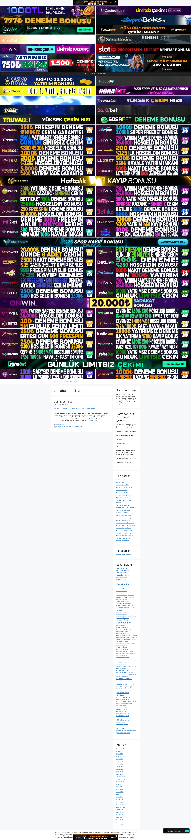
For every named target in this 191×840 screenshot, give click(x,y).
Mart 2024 (119, 789)
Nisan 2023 (119, 817)
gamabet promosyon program (122, 682)
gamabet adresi (122, 580)
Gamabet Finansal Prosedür (124, 535)
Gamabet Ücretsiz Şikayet (124, 533)
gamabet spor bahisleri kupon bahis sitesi (124, 690)
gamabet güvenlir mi (132, 637)
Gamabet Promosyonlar (61, 424)
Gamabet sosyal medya (124, 687)
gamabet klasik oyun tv (120, 653)
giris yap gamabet (120, 722)
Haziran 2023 (120, 812)
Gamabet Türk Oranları (123, 538)
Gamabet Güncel (122, 627)
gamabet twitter (132, 701)
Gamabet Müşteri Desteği (124, 528)
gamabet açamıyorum (120, 581)
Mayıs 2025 (119, 759)
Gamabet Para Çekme (124, 672)
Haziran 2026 (120, 749)
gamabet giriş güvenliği (120, 625)
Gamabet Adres (59, 426)
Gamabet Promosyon (124, 679)
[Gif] (95, 181)
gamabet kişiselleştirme (130, 651)
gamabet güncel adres (123, 629)
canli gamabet (121, 573)
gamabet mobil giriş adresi (121, 655)
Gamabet (119, 502)
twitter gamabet (131, 730)
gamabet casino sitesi (125, 608)
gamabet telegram (122, 693)
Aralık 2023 (119, 797)
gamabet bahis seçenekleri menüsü (123, 586)
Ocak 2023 (119, 825)
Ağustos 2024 (120, 776)
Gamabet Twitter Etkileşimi (124, 518)
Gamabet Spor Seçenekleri (124, 487)
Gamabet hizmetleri (131, 639)
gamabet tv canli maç (123, 697)
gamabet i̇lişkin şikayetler (121, 643)
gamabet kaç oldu (122, 649)
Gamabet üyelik (122, 716)
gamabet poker (132, 674)
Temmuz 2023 (120, 809)
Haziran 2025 (120, 756)
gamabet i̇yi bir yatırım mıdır (121, 645)
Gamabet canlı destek (123, 603)
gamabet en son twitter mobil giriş (122, 612)
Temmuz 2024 (120, 779)
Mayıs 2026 (119, 751)
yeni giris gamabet (123, 733)
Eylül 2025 (119, 754)
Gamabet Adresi (121, 480)
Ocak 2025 (119, 764)
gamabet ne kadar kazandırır (121, 666)
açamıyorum (130, 568)
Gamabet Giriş (120, 482)
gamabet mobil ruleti (69, 426)
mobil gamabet (121, 730)
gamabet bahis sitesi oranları (121, 591)
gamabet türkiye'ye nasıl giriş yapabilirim (124, 703)
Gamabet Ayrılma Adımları (124, 530)
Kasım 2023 (120, 799)
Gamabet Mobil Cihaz (122, 505)
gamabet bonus (121, 595)
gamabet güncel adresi (122, 631)
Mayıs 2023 (119, 814)
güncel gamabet (121, 726)
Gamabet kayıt (121, 647)
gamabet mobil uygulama (122, 657)
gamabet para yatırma (122, 670)
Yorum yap (58, 428)
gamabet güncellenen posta (121, 633)
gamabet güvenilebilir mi (122, 635)
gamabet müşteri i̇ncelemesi (121, 660)
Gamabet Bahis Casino (123, 510)
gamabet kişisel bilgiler (120, 651)
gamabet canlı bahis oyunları (121, 599)
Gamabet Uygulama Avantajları (125, 525)
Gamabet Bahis (124, 584)
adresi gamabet (121, 569)
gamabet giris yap (122, 620)
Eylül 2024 (119, 774)
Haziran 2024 (120, 782)
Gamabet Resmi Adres (123, 520)
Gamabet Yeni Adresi (121, 711)
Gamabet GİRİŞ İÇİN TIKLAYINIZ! (95, 74)
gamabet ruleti (78, 426)
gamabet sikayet (121, 685)
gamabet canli (131, 595)
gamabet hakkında (121, 639)
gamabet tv (120, 695)
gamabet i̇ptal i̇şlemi (131, 643)
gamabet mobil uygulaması (121, 659)
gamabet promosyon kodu (123, 680)
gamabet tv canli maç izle (122, 699)
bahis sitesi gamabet (122, 570)
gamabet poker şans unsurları (122, 676)
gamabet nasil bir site (121, 662)
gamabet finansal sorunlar (121, 616)
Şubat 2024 (119, 792)
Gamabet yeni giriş (122, 713)
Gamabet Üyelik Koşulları (123, 515)
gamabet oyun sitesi (121, 668)
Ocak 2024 (119, 794)
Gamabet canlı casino (122, 601)
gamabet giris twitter (122, 618)
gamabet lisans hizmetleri (131, 653)
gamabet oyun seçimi (132, 666)
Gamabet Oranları (121, 490)
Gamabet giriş (123, 622)
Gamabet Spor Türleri (122, 485)
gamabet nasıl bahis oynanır (121, 664)
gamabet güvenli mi (121, 637)
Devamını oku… (93, 420)
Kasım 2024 (120, 769)
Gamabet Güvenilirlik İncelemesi (126, 507)
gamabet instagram (122, 641)
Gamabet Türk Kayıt (122, 513)
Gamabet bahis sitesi (123, 589)
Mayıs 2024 (119, 784)
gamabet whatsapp (123, 709)
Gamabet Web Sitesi (122, 707)
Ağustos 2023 (120, 807)
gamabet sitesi (131, 684)
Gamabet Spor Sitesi (122, 492)
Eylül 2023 (119, 804)
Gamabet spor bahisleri (123, 689)
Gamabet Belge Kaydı (122, 540)
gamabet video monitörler (121, 705)
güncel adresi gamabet (122, 724)
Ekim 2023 (119, 802)
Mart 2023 (119, 820)
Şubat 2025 (119, 761)
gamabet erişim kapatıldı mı (121, 614)
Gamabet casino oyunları (125, 605)
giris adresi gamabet (123, 720)
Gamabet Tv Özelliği (122, 497)
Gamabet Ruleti (63, 401)
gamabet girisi (131, 616)
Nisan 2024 (119, 787)
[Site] (47, 130)
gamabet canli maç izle (125, 597)
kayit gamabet (122, 728)
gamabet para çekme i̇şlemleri (122, 674)
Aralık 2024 (119, 766)
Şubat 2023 (119, 822)
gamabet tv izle (121, 701)
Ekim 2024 (119, 771)
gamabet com (120, 610)
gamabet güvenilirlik (133, 635)
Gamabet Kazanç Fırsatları (124, 495)
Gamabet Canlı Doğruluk (123, 500)
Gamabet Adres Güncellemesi (125, 523)
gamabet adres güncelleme (121, 577)
